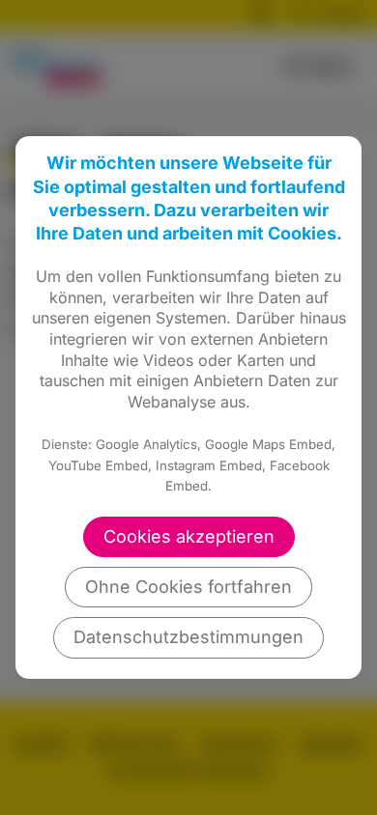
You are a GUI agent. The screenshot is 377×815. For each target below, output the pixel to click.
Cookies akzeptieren (189, 536)
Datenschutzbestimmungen (188, 637)
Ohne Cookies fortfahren (188, 586)
